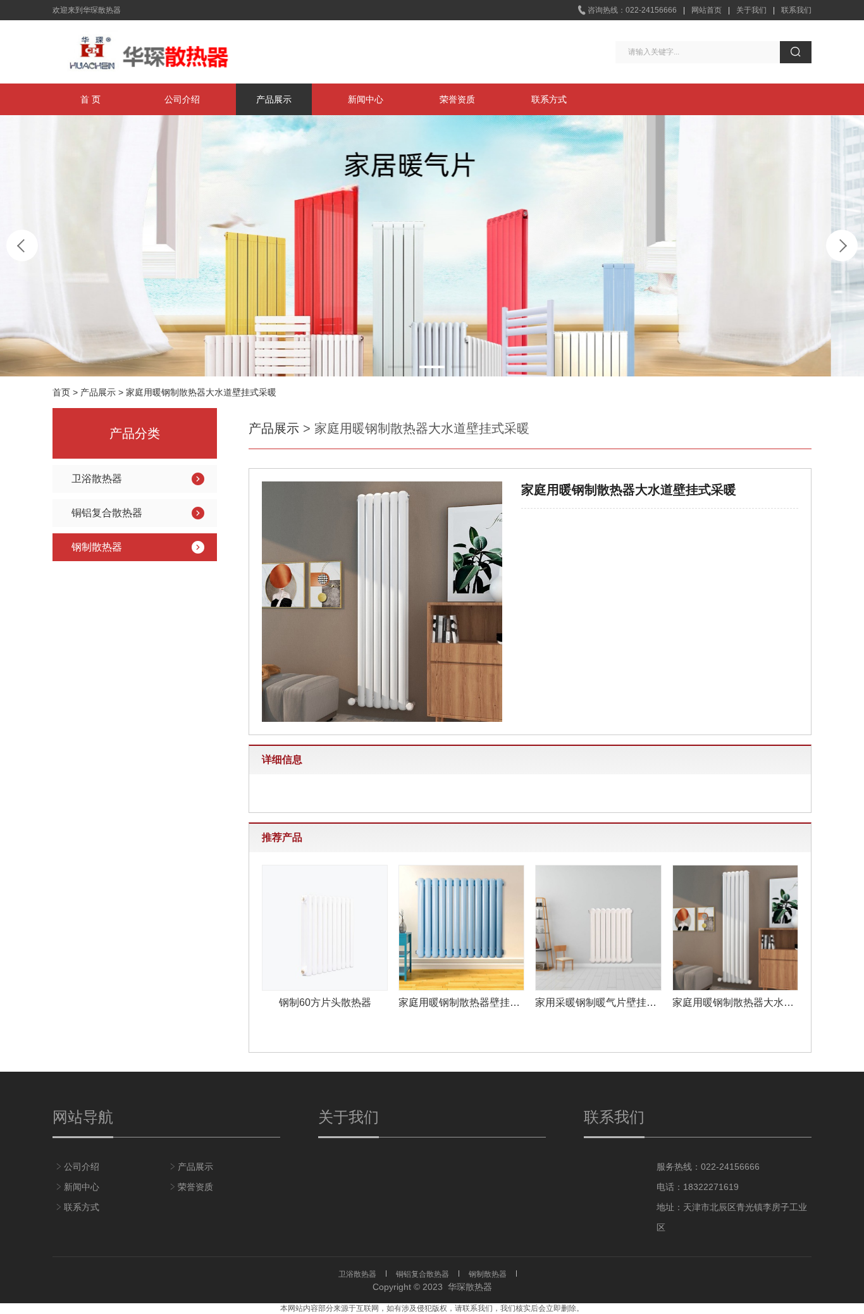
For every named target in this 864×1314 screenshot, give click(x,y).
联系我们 (796, 10)
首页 (61, 392)
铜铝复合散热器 (106, 512)
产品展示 (274, 99)
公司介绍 (182, 99)
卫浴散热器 (96, 478)
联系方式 (549, 99)
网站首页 (706, 10)
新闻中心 (365, 99)
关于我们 (751, 10)
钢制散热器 (96, 547)
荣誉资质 (457, 99)
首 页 (90, 99)
